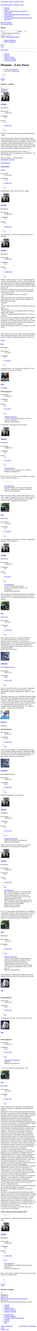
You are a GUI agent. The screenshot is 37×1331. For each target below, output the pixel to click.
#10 (5, 635)
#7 (5, 465)
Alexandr (14, 69)
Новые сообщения (10, 11)
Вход (2, 46)
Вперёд (3, 79)
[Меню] (1, 3)
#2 (5, 188)
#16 (5, 953)
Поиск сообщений (21, 11)
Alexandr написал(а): (10, 416)
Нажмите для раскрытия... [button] (12, 421)
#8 (5, 536)
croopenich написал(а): (11, 838)
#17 (5, 1015)
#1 (5, 130)
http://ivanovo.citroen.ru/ (8, 159)
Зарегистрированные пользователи (15, 18)
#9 (5, 581)
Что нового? (8, 13)
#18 (5, 1057)
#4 (5, 276)
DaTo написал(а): (9, 468)
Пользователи (8, 16)
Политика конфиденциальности (14, 1318)
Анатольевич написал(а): (12, 1060)
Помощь (6, 1319)
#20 (5, 1260)
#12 (5, 746)
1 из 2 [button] (2, 80)
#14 (5, 835)
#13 (5, 792)
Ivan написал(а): (9, 486)
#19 (5, 1103)
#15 (5, 887)
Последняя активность (23, 14)
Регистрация (4, 50)
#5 (5, 365)
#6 (5, 413)
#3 (5, 231)
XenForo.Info (32, 1326)
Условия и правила (10, 1316)
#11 (5, 685)
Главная (6, 8)
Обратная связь (9, 1314)
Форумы (7, 9)
